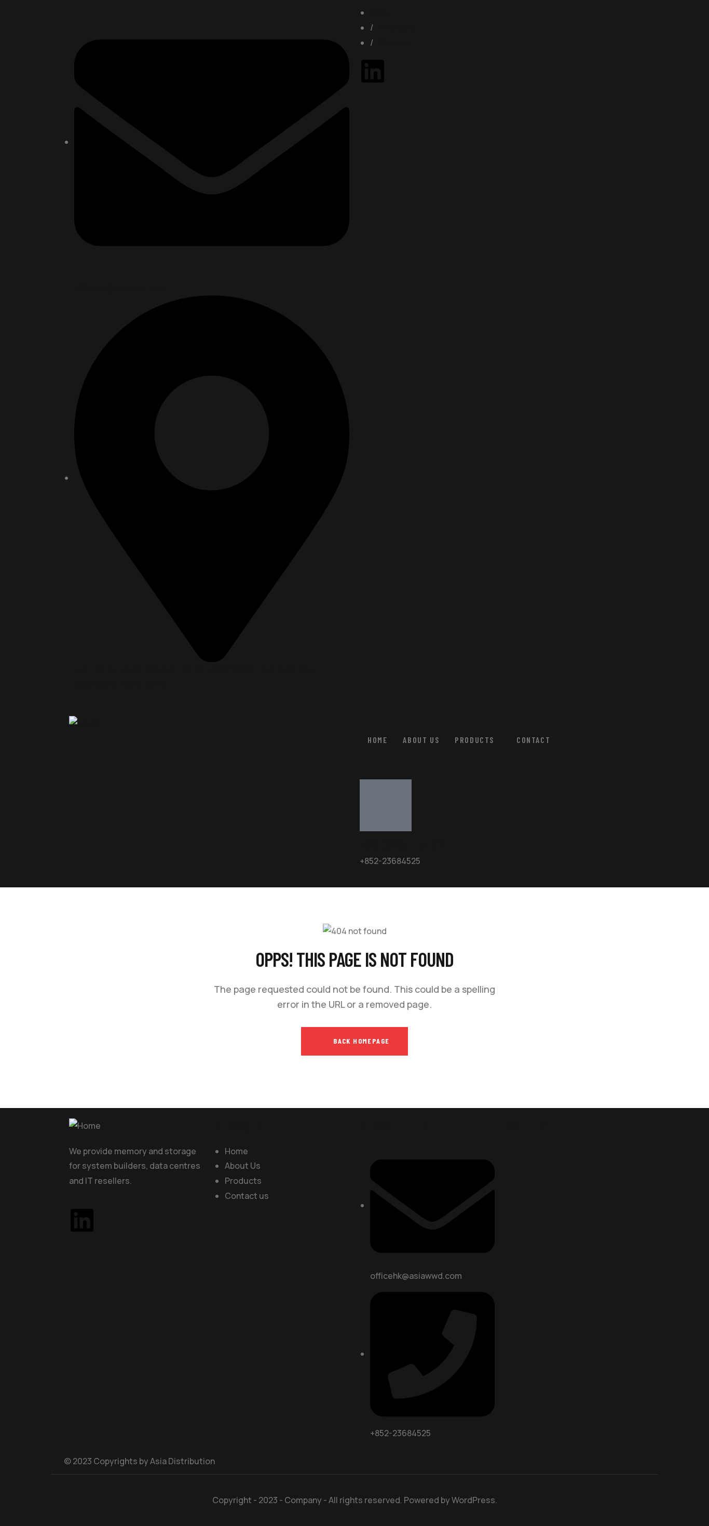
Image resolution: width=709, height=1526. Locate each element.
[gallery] (524, 1151)
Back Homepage (360, 1040)
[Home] (85, 723)
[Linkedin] (373, 71)
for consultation (402, 844)
